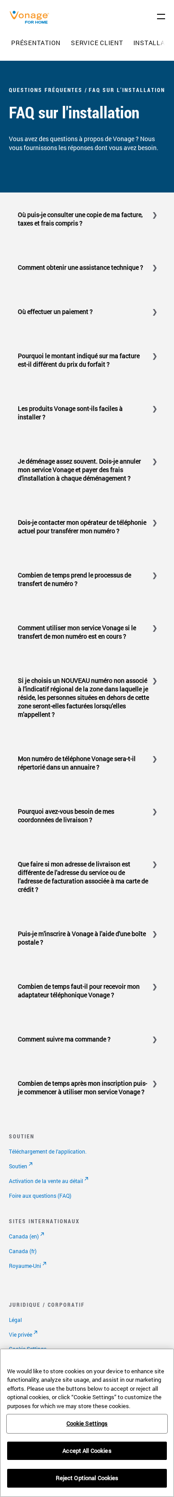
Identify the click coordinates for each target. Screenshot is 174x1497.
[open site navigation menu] (161, 17)
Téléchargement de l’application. (48, 1151)
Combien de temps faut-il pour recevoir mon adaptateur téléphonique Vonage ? (79, 990)
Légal (15, 1319)
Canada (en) (24, 1236)
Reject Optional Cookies (87, 1478)
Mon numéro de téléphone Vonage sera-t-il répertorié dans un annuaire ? (77, 762)
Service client (97, 42)
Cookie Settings (87, 1423)
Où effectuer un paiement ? (55, 311)
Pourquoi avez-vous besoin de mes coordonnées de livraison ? (66, 815)
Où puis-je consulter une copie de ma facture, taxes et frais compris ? (80, 218)
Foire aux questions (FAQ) (40, 1195)
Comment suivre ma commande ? (64, 1039)
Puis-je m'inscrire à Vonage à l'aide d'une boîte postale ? (82, 937)
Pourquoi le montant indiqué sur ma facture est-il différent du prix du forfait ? (79, 359)
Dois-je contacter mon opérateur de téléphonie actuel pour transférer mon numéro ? (82, 526)
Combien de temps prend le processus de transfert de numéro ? (74, 579)
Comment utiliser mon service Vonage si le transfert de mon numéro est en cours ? (77, 631)
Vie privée (20, 1334)
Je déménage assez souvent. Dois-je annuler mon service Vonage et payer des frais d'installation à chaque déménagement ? (79, 469)
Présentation (36, 42)
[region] (87, 1423)
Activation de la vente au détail (46, 1180)
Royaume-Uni (25, 1265)
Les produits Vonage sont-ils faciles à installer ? (70, 412)
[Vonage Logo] (31, 21)
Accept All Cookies (86, 1451)
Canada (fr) (23, 1250)
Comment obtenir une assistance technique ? (80, 267)
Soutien (18, 1166)
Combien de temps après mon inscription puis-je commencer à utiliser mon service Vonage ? (82, 1087)
